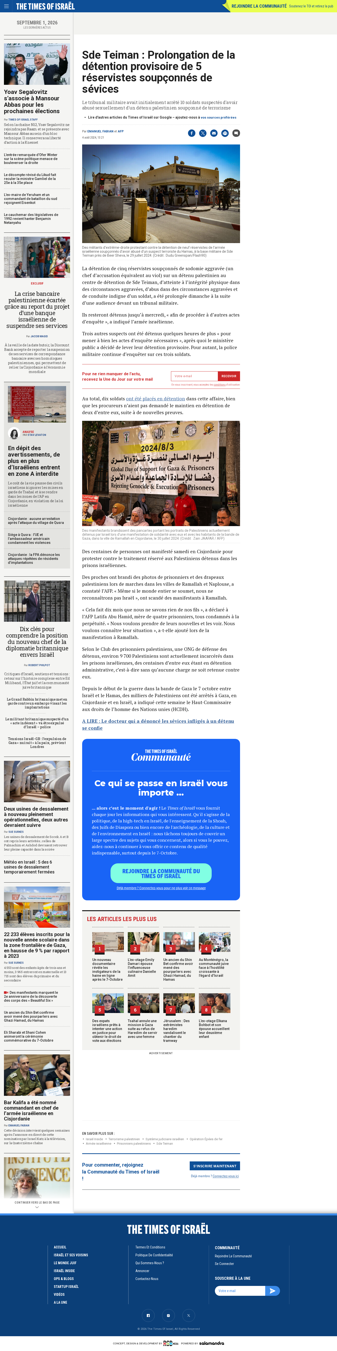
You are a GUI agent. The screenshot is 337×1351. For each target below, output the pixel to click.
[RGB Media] (172, 1343)
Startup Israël (66, 1287)
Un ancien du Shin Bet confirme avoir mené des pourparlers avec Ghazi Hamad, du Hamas (178, 969)
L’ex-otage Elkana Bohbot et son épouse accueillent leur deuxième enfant (214, 1029)
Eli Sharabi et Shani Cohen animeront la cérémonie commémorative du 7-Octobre (28, 1036)
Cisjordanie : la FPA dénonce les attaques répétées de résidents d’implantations (34, 559)
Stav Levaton (37, 435)
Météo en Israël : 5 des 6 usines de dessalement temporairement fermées (29, 866)
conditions (220, 384)
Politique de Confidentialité (154, 1255)
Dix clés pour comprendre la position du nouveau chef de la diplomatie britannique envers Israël (37, 641)
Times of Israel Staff (23, 119)
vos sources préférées (218, 117)
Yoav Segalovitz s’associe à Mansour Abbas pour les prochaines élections (32, 102)
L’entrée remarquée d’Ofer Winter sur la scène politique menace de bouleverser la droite (30, 159)
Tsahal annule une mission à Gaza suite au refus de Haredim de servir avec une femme (142, 1029)
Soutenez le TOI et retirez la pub (311, 6)
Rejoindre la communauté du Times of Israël (161, 873)
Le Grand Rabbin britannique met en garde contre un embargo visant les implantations (37, 703)
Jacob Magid (39, 336)
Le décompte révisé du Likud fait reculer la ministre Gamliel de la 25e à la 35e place (30, 179)
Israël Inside (94, 1139)
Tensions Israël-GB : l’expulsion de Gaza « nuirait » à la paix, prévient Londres (37, 742)
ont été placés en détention (155, 398)
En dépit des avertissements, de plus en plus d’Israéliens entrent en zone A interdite (34, 461)
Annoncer (142, 1271)
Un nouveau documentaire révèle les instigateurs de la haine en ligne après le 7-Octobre (107, 969)
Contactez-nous (146, 1279)
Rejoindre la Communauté (259, 6)
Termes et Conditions (150, 1247)
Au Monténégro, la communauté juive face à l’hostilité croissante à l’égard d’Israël (214, 968)
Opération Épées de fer (206, 1139)
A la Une (60, 1302)
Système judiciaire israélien (165, 1139)
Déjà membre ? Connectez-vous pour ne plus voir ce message (161, 888)
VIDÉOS (59, 1295)
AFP (121, 131)
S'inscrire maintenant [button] (215, 1166)
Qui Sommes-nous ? (149, 1263)
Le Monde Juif (65, 1263)
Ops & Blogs (64, 1279)
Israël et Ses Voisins (71, 1255)
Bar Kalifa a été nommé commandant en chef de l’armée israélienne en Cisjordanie (31, 1111)
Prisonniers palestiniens (134, 1143)
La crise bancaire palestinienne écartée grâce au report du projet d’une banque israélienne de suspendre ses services (36, 310)
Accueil (60, 1247)
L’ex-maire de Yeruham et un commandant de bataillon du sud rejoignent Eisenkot (30, 199)
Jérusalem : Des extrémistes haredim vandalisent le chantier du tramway (176, 1031)
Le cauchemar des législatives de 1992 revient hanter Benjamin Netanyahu (31, 219)
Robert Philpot (39, 665)
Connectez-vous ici (226, 1176)
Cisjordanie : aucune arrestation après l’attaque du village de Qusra (36, 521)
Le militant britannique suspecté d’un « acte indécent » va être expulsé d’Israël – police (37, 723)
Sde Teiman (164, 1143)
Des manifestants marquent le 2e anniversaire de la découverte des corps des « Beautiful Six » (31, 996)
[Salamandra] (211, 1343)
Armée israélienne (98, 1143)
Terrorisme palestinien (124, 1139)
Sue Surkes (16, 832)
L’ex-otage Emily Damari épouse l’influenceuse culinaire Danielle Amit (142, 968)
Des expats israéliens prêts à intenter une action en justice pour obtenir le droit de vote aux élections (107, 1031)
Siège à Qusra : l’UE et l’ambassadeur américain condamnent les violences (29, 539)
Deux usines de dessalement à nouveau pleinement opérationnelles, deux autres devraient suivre (36, 817)
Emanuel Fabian (100, 131)
